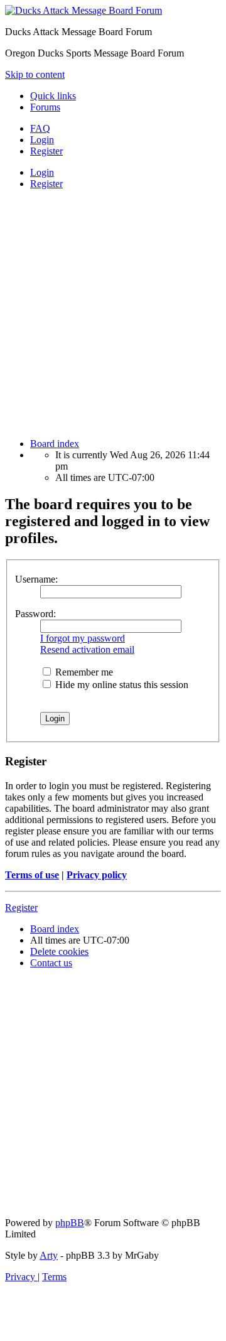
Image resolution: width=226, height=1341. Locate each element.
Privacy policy (97, 875)
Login (42, 172)
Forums (45, 107)
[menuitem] (40, 128)
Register (46, 183)
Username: (36, 579)
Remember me (83, 672)
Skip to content (35, 74)
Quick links (53, 95)
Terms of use (32, 875)
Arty (49, 1255)
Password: (35, 613)
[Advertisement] (113, 313)
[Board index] (83, 10)
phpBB (69, 1222)
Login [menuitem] (42, 139)
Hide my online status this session (120, 684)
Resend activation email (87, 649)
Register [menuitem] (46, 151)
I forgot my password (82, 638)
